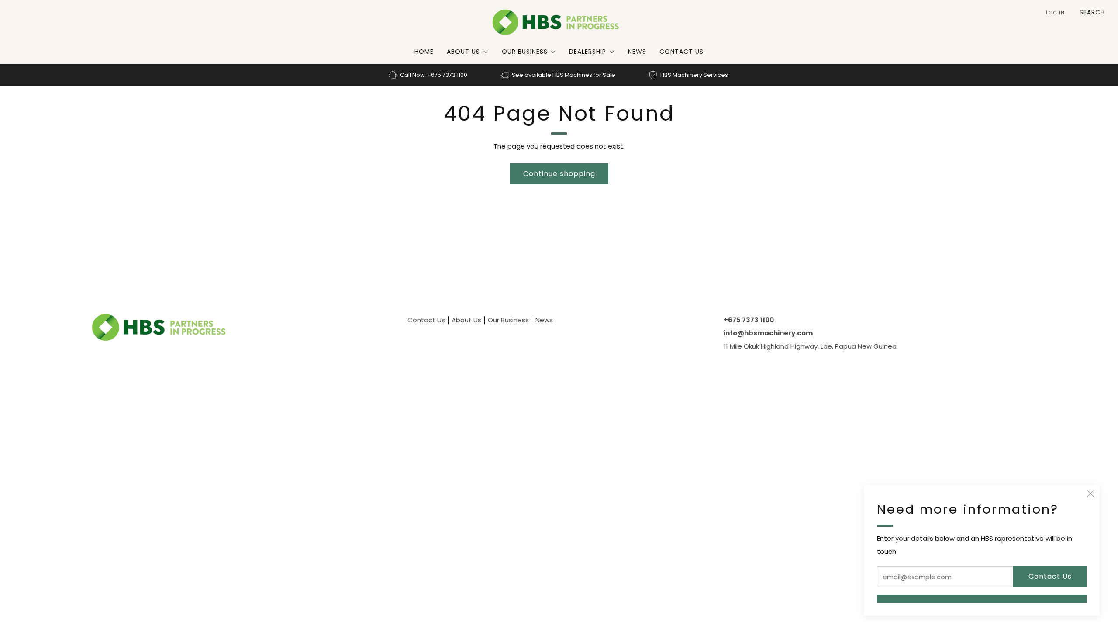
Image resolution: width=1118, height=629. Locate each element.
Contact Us (681, 51)
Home (424, 51)
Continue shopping (559, 174)
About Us (463, 51)
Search (1092, 12)
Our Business (525, 51)
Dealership (587, 51)
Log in (1055, 12)
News (637, 51)
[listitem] (429, 75)
